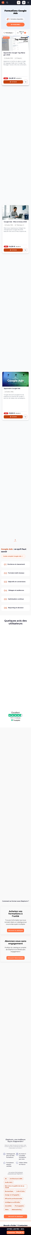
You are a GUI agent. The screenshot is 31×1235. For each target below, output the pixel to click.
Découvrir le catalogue (15, 930)
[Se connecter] (23, 2)
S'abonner (15, 1232)
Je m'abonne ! (15, 24)
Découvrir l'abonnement (15, 958)
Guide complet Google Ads (12, 556)
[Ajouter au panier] (26, 82)
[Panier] (18, 2)
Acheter (14, 82)
